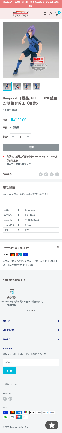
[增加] (28, 137)
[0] (57, 14)
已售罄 (31, 147)
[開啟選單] (4, 14)
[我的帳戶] (50, 13)
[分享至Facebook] (41, 174)
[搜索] (45, 13)
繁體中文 (8, 384)
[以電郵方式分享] (57, 174)
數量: (5, 136)
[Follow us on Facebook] (5, 399)
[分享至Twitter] (52, 174)
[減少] (13, 137)
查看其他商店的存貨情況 (19, 164)
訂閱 (9, 370)
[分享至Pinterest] (46, 174)
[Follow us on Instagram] (10, 399)
